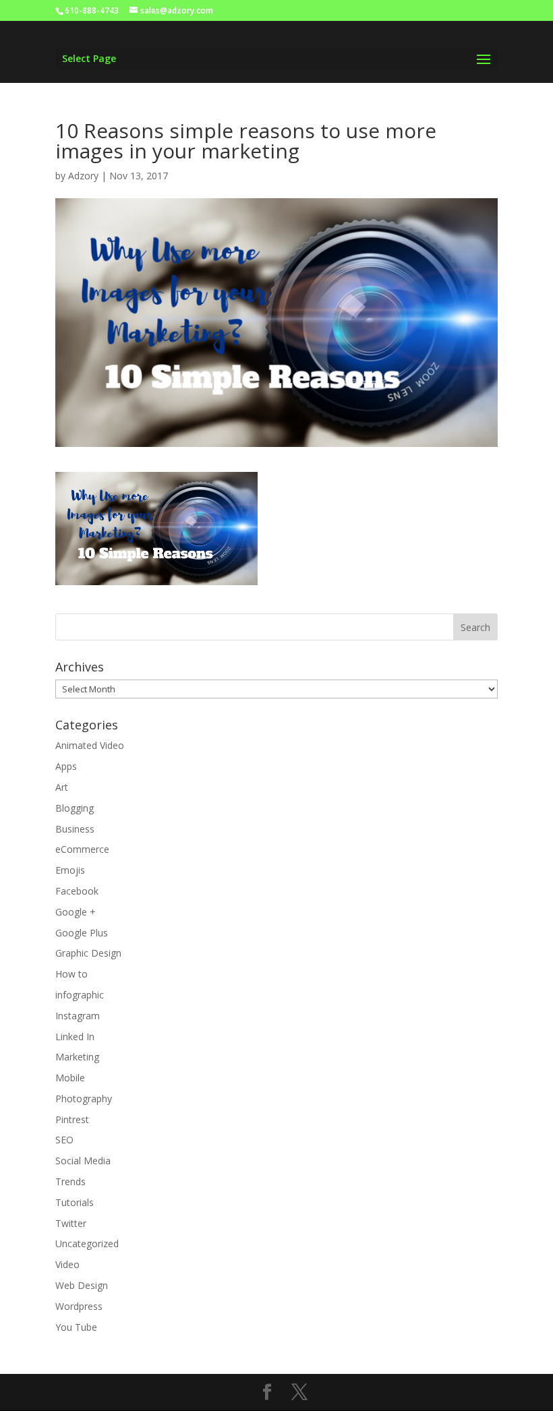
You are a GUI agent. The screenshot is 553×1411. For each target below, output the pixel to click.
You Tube (76, 1327)
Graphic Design (88, 953)
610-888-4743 (92, 10)
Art (61, 787)
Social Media (83, 1160)
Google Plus (81, 932)
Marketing (77, 1056)
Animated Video (89, 745)
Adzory (83, 175)
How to (71, 973)
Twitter (70, 1223)
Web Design (81, 1285)
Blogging (74, 808)
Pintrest (72, 1119)
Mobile (70, 1077)
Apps (66, 766)
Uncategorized (87, 1243)
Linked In (74, 1036)
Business (74, 828)
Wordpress (79, 1306)
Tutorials (74, 1202)
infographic (79, 994)
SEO (64, 1139)
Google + (75, 911)
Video (67, 1264)
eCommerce (82, 849)
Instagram (77, 1015)
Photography (83, 1098)
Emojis (70, 870)
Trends (70, 1181)
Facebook (76, 890)
